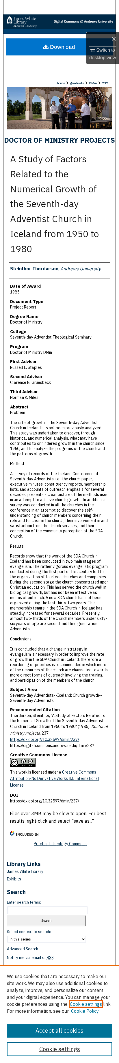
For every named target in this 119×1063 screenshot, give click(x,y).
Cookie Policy (85, 1011)
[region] (59, 1014)
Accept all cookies (59, 1030)
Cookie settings (86, 1004)
